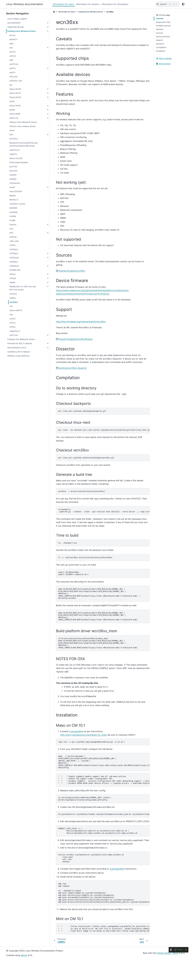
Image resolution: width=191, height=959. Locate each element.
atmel (11, 130)
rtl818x (12, 282)
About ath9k (14, 114)
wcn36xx (13, 302)
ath (10, 85)
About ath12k (15, 97)
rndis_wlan (14, 241)
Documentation (14, 23)
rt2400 (12, 245)
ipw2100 (13, 166)
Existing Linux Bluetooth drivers (21, 339)
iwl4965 (13, 179)
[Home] (54, 11)
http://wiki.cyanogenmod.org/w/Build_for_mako (83, 735)
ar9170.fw (13, 64)
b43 (11, 134)
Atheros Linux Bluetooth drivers (23, 122)
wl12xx (12, 323)
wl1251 (12, 319)
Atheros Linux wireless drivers (22, 126)
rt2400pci (13, 249)
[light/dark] (183, 4)
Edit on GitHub (165, 58)
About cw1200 (15, 158)
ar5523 (12, 56)
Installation (160, 51)
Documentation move (16, 347)
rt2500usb (14, 257)
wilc (11, 314)
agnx (11, 43)
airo (11, 47)
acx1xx (12, 35)
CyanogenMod (76, 731)
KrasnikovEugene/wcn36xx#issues (76, 339)
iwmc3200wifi (15, 191)
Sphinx (24, 955)
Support (159, 40)
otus (11, 229)
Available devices (163, 25)
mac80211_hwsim (17, 204)
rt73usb (12, 278)
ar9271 (12, 72)
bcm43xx (13, 139)
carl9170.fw (14, 150)
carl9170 (13, 154)
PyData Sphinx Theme (167, 953)
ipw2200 (13, 171)
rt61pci (12, 274)
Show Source (164, 64)
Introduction (14, 183)
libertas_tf (13, 199)
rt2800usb (14, 266)
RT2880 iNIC (15, 270)
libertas (12, 195)
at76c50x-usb (15, 81)
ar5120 (12, 52)
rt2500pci (13, 253)
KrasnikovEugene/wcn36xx (72, 270)
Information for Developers (115, 4)
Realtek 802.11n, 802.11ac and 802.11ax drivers (22, 288)
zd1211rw (13, 335)
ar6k (11, 60)
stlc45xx (13, 294)
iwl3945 (13, 175)
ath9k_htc (13, 118)
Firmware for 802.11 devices (19, 343)
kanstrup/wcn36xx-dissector (73, 368)
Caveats (159, 18)
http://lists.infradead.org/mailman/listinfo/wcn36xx (81, 321)
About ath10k (15, 89)
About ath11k (15, 93)
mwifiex (12, 216)
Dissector (160, 44)
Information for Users (63, 4)
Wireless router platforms (18, 356)
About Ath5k (15, 105)
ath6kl (12, 110)
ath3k (12, 101)
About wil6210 (15, 310)
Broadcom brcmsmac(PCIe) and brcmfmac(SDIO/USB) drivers (23, 144)
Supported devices (15, 27)
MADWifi (13, 208)
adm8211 (13, 39)
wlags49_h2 (14, 331)
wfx (11, 306)
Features (159, 29)
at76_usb (13, 76)
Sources (159, 33)
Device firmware (163, 36)
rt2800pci (13, 262)
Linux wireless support (17, 19)
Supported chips (163, 22)
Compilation (161, 47)
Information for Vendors (88, 4)
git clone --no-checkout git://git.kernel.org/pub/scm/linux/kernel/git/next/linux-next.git (104, 430)
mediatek (13, 212)
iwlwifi (12, 187)
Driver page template (18, 162)
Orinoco (12, 224)
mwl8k (12, 220)
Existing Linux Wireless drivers (21, 31)
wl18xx (12, 327)
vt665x (12, 298)
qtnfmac (13, 237)
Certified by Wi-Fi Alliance (18, 352)
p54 (11, 233)
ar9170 (12, 68)
